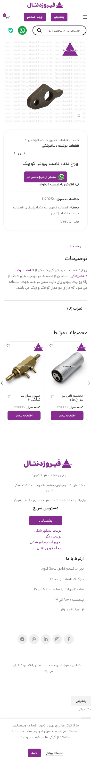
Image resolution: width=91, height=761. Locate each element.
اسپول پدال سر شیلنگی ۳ (31, 397)
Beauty (66, 221)
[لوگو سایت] (45, 4)
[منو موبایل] (85, 17)
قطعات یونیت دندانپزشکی (60, 145)
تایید (34, 753)
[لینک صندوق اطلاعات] (22, 30)
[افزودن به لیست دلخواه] (51, 346)
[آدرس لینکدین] (45, 639)
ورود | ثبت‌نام (34, 17)
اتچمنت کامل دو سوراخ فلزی (72, 397)
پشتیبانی (59, 17)
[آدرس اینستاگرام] (57, 639)
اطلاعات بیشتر (54, 753)
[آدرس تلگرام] (22, 639)
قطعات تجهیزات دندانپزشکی (47, 140)
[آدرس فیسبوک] (69, 639)
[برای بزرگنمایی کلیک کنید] (79, 115)
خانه (75, 140)
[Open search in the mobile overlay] (59, 30)
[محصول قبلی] (24, 153)
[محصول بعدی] (14, 153)
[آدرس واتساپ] (34, 639)
